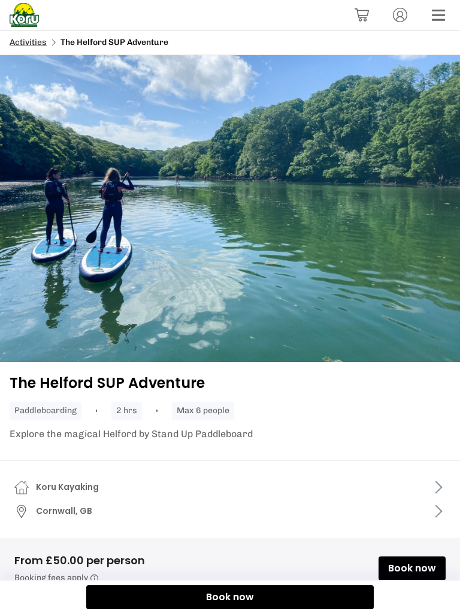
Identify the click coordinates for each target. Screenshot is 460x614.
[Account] (400, 15)
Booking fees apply (51, 578)
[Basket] (362, 15)
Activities (28, 42)
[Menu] (438, 15)
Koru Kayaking (67, 487)
